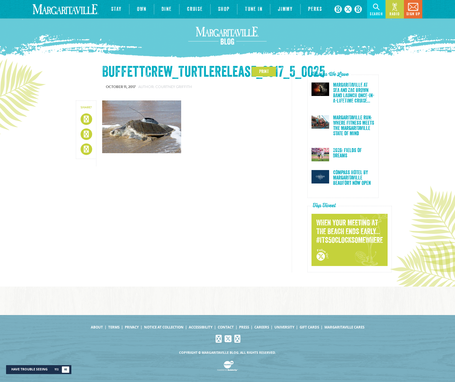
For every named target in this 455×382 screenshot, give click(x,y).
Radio (394, 14)
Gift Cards (309, 327)
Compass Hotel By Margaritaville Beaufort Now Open (352, 178)
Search (376, 14)
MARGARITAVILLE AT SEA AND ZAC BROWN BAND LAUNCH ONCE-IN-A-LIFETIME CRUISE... (353, 93)
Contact (226, 327)
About (97, 327)
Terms (114, 327)
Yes (56, 369)
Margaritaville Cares (344, 327)
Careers (261, 327)
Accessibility (200, 327)
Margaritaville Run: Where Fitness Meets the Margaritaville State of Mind (353, 125)
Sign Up (413, 14)
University (284, 327)
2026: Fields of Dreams (347, 153)
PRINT (264, 71)
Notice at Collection (164, 327)
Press (244, 327)
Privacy (132, 327)
